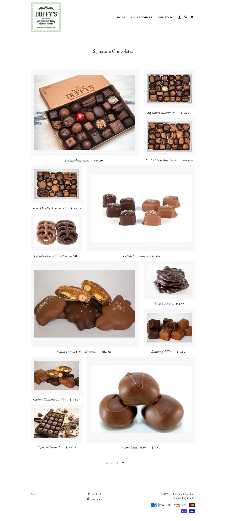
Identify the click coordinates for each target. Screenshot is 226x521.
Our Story (166, 17)
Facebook (96, 494)
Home (121, 17)
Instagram (96, 499)
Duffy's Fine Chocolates (182, 494)
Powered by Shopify (184, 498)
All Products (141, 17)
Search (34, 494)
